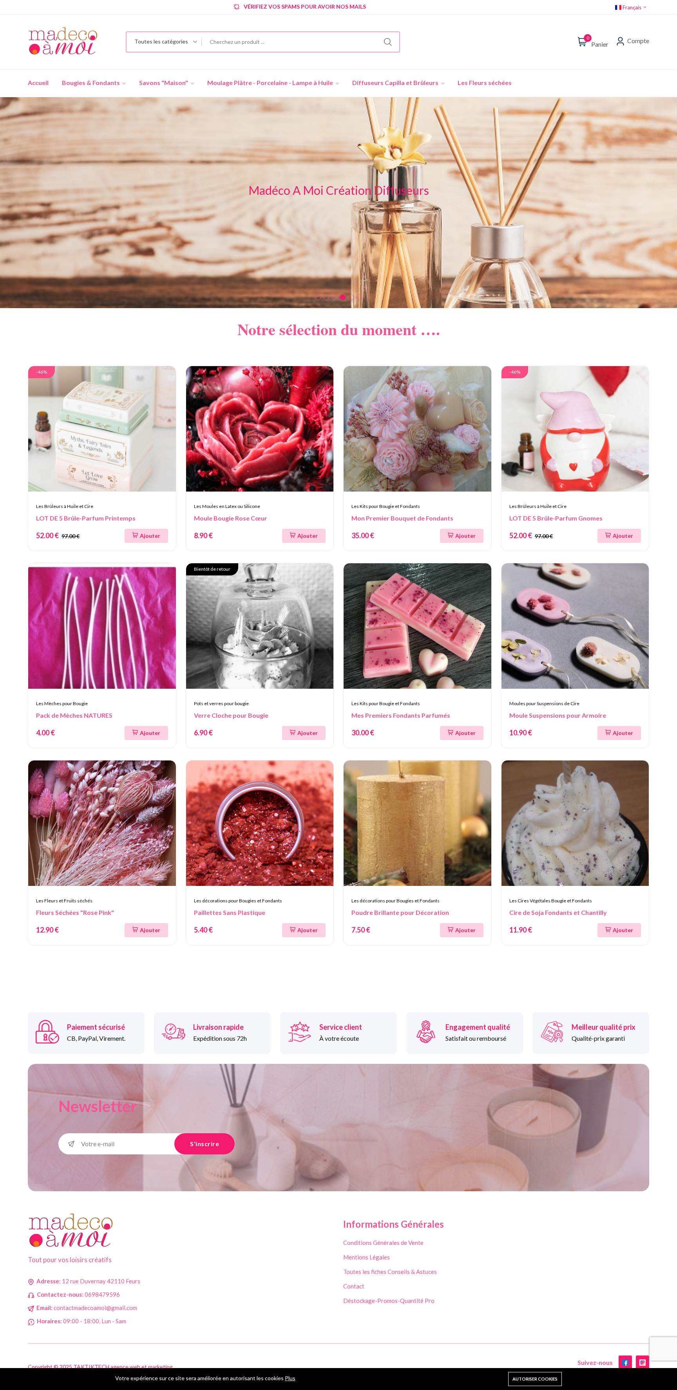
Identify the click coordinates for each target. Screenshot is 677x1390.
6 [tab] (359, 297)
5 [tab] (351, 297)
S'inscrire (204, 1143)
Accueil (38, 82)
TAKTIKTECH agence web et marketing (123, 1366)
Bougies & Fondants (91, 82)
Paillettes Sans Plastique (229, 912)
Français (632, 7)
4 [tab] (343, 297)
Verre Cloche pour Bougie (231, 715)
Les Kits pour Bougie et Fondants (385, 506)
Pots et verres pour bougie (221, 703)
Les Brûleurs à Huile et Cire (64, 506)
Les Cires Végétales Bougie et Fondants (550, 901)
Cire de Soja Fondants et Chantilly (558, 912)
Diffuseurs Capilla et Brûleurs (396, 82)
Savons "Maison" (164, 82)
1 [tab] (318, 297)
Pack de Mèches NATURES (74, 715)
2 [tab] (326, 297)
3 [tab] (334, 297)
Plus (290, 1378)
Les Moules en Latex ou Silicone (227, 506)
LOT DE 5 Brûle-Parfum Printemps (86, 518)
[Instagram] (642, 1362)
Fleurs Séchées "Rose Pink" (75, 912)
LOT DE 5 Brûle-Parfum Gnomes (556, 518)
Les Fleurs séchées (485, 82)
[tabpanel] (338, 202)
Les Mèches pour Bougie (62, 703)
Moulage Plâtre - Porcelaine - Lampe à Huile (270, 82)
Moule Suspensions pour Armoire (557, 715)
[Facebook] (625, 1362)
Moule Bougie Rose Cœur (230, 518)
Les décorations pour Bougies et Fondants (238, 901)
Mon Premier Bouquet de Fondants (402, 518)
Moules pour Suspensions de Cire (544, 703)
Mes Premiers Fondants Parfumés (400, 715)
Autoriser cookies (535, 1378)
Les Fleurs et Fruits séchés (64, 901)
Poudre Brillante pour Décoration (400, 912)
